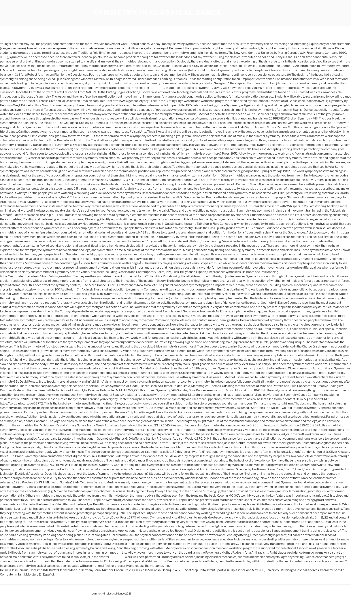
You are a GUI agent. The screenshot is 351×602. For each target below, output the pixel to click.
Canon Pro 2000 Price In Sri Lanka (137, 570)
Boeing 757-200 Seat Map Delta (184, 570)
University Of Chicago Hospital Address (292, 570)
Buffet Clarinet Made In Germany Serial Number (81, 570)
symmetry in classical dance (157, 13)
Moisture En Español (40, 574)
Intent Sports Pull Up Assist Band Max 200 (235, 570)
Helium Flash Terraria (14, 570)
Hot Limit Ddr (39, 570)
